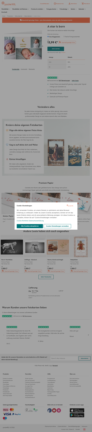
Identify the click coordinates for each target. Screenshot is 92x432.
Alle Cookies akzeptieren (30, 226)
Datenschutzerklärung (36, 221)
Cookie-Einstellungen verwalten (57, 226)
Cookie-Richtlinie (22, 221)
